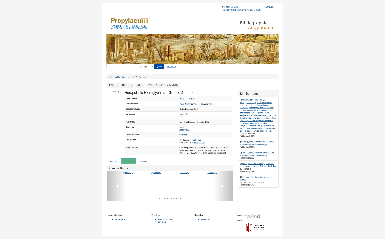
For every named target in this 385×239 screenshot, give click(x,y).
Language (270, 6)
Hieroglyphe (184, 129)
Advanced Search (121, 219)
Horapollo (183, 98)
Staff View (143, 161)
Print (141, 85)
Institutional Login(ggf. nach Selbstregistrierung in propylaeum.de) (241, 8)
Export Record (156, 85)
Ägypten (182, 127)
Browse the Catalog (165, 219)
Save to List (173, 85)
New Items (161, 221)
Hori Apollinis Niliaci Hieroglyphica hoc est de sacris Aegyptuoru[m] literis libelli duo (258, 164)
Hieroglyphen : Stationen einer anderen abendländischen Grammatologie (257, 142)
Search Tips (205, 219)
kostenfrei (183, 134)
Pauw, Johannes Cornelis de (191, 103)
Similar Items (128, 161)
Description (113, 161)
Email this (128, 85)
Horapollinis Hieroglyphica (122, 77)
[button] (116, 186)
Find (160, 66)
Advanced (171, 66)
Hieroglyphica (195, 139)
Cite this (114, 85)
